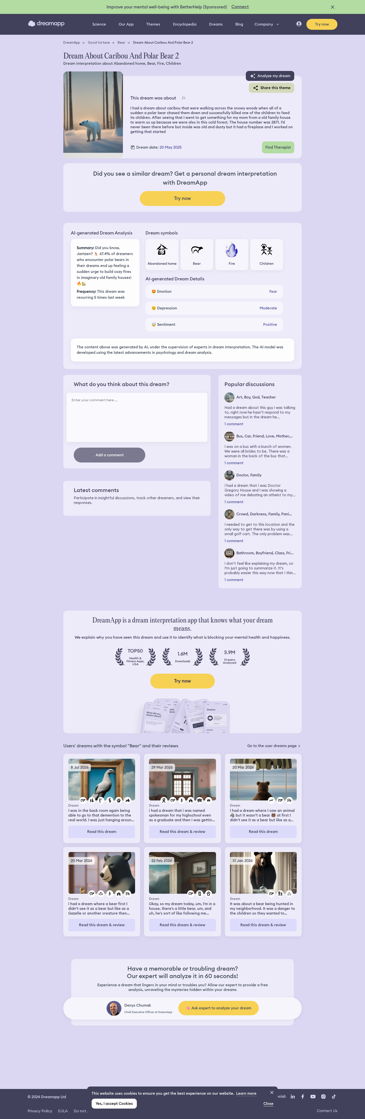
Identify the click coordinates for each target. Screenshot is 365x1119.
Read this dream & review (182, 831)
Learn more (246, 1093)
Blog (239, 24)
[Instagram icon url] (323, 1096)
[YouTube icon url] (313, 1096)
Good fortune (99, 42)
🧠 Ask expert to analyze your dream (218, 1008)
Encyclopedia (184, 24)
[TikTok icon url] (333, 1096)
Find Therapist (278, 147)
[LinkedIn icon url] (293, 1096)
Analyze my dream (273, 75)
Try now (322, 24)
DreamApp (71, 42)
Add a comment (110, 455)
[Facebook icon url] (302, 1096)
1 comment (233, 424)
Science (99, 24)
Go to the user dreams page (272, 745)
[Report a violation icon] (183, 98)
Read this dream (101, 831)
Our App (126, 24)
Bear (121, 42)
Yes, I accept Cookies (114, 1103)
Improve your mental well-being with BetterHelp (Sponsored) (167, 7)
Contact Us (327, 1110)
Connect (240, 6)
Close (268, 1103)
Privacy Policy (40, 1111)
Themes (153, 24)
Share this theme (275, 87)
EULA (63, 1111)
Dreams (216, 24)
